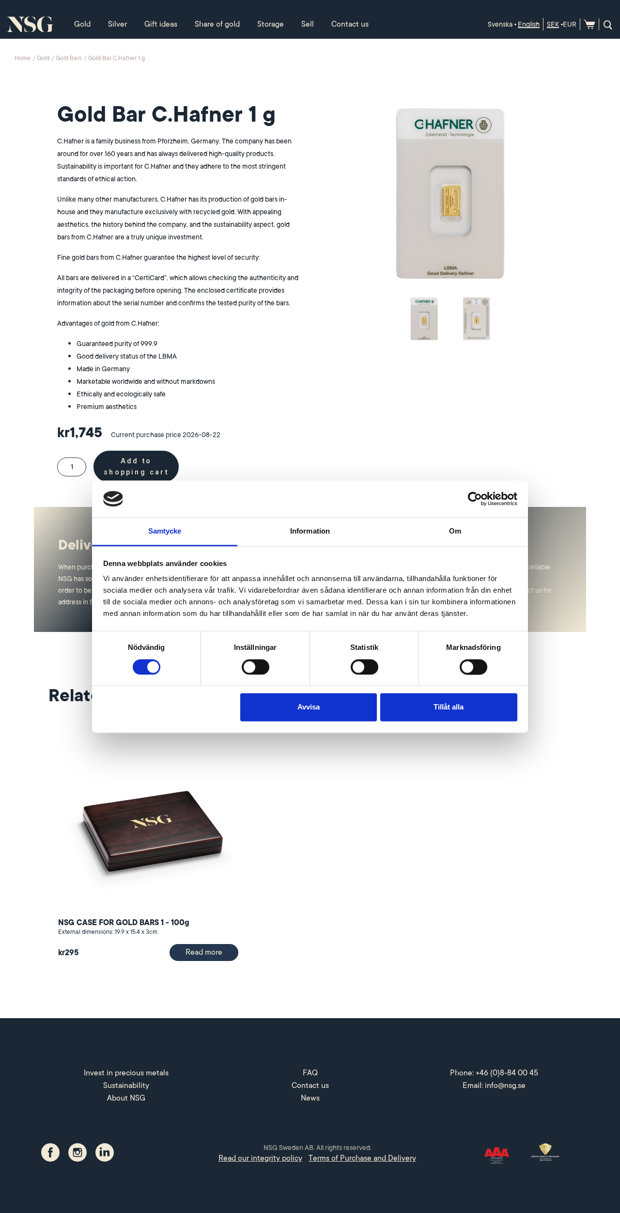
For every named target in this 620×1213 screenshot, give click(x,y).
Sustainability (126, 1085)
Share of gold (217, 24)
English (529, 24)
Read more (204, 952)
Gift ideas (160, 24)
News (310, 1098)
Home (23, 58)
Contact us (350, 24)
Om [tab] (455, 531)
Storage (270, 24)
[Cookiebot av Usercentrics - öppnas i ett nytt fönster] (475, 498)
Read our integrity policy (260, 1158)
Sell (307, 24)
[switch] (255, 667)
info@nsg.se (505, 1085)
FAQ (310, 1073)
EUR (569, 24)
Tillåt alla (449, 707)
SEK (553, 24)
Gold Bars (69, 58)
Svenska (500, 24)
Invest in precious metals (126, 1073)
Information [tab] (310, 531)
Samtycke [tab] (165, 531)
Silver (117, 24)
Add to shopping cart (136, 466)
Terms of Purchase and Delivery (362, 1158)
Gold (82, 24)
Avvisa (308, 707)
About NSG (126, 1098)
